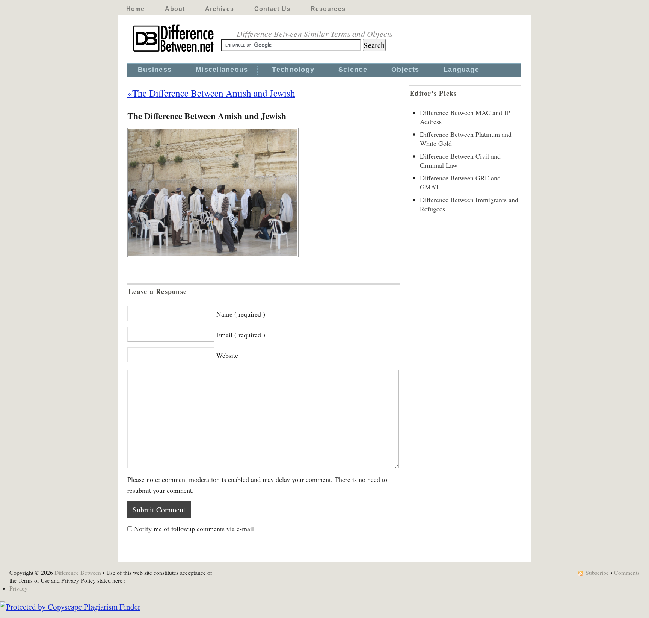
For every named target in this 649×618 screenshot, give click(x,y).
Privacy (18, 588)
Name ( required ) (240, 313)
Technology (293, 69)
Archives (219, 9)
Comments (627, 572)
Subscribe (597, 572)
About (175, 9)
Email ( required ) (240, 334)
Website (227, 355)
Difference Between (77, 572)
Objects (405, 69)
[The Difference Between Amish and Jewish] (263, 192)
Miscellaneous (222, 69)
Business (155, 69)
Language (461, 69)
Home (135, 9)
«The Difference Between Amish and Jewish (211, 92)
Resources (328, 9)
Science (352, 69)
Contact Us (272, 9)
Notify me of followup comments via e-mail (194, 528)
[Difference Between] (174, 51)
